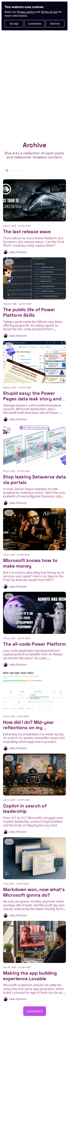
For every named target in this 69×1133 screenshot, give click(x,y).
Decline (55, 23)
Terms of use (49, 12)
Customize (34, 23)
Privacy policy (25, 12)
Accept (14, 23)
